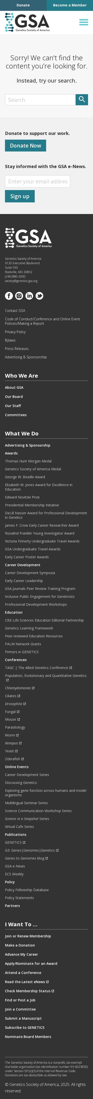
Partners (12, 906)
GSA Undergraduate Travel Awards (33, 549)
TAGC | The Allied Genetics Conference (36, 668)
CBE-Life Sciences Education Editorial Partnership (44, 620)
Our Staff (13, 406)
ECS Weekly (14, 874)
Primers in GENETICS (22, 652)
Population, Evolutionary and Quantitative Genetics (46, 675)
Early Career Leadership (24, 581)
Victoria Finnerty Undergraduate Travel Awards (42, 541)
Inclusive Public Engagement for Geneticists (40, 596)
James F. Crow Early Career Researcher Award (42, 525)
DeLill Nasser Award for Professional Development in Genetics (46, 515)
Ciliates (10, 696)
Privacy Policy (15, 332)
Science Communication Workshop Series (38, 811)
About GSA (14, 387)
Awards (11, 453)
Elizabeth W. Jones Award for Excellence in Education (38, 487)
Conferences (16, 660)
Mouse (10, 719)
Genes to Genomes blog (24, 858)
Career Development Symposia (30, 573)
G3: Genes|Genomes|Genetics (30, 850)
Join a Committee (20, 1009)
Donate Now (25, 145)
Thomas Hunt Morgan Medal (28, 461)
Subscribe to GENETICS (24, 1027)
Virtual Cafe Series (19, 826)
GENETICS (13, 842)
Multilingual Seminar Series (26, 803)
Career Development (22, 565)
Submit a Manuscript (23, 1018)
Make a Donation (20, 945)
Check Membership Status (27, 991)
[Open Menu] (83, 22)
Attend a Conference (23, 972)
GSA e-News (15, 866)
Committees (16, 415)
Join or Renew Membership (28, 936)
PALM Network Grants (23, 644)
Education (14, 612)
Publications (15, 834)
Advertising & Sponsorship (26, 357)
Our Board (14, 396)
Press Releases (17, 348)
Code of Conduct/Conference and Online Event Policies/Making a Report (42, 321)
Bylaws (10, 340)
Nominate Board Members (28, 1036)
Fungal (10, 712)
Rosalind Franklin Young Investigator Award (39, 533)
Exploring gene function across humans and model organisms (45, 792)
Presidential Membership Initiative (32, 505)
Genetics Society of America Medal (33, 469)
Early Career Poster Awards (27, 557)
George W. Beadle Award (25, 477)
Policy (10, 882)
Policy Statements (19, 898)
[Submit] (82, 99)
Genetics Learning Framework (29, 628)
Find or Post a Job (20, 1000)
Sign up (20, 196)
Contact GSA (15, 310)
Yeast (9, 751)
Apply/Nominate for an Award (31, 963)
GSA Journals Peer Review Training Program (40, 588)
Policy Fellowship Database (27, 890)
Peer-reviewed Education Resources (34, 636)
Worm (10, 735)
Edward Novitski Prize (22, 497)
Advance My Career (21, 954)
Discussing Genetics (21, 782)
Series (27, 819)
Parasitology (15, 727)
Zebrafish (12, 759)
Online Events (17, 767)
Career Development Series (27, 775)
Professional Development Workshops (36, 604)
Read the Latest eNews (25, 982)
